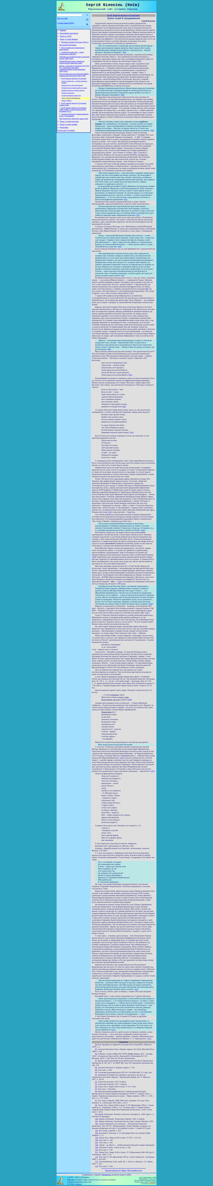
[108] (129, 700)
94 (96, 1087)
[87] (93, 115)
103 (96, 1131)
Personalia (64, 127)
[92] (125, 199)
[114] (149, 1039)
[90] (135, 153)
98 (96, 1105)
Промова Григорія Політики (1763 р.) (75, 42)
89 (96, 1070)
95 (96, 1089)
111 (96, 1152)
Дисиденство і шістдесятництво (72, 85)
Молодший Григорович (67, 45)
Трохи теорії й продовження (70, 98)
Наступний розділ (134, 1170)
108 (96, 1145)
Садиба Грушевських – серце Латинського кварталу (71, 53)
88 (96, 1068)
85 (96, 1049)
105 (96, 1138)
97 (96, 1101)
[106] (151, 604)
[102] (110, 512)
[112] (143, 1014)
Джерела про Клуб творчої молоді (73, 90)
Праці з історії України (69, 39)
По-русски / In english (66, 130)
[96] (146, 289)
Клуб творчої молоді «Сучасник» (73, 78)
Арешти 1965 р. (66, 100)
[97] (132, 293)
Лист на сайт (62, 18)
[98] (109, 349)
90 (96, 1072)
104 (96, 1133)
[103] (143, 530)
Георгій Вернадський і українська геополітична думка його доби (71, 62)
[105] (119, 582)
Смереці (78, 1184)
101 (96, 1121)
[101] (131, 432)
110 (96, 1150)
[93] (138, 215)
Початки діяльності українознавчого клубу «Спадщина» (74, 115)
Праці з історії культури (69, 121)
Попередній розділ (112, 1170)
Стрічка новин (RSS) (65, 23)
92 (96, 1082)
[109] (122, 758)
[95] (122, 276)
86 (96, 1054)
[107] (147, 613)
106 (96, 1140)
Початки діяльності (67, 93)
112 (96, 1157)
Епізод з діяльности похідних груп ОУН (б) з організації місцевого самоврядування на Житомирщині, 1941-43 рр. (74, 68)
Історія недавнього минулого (71, 95)
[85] (139, 61)
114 (96, 1166)
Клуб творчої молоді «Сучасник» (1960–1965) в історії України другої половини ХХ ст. (72, 109)
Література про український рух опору (74, 88)
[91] (105, 168)
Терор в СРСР (66, 36)
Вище (124, 1170)
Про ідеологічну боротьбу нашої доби (73, 119)
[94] (119, 247)
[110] (152, 771)
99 (96, 1114)
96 (96, 1091)
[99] (130, 375)
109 (96, 1147)
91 (96, 1075)
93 (96, 1084)
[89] (138, 137)
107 (96, 1143)
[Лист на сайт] (87, 19)
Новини (63, 30)
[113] (113, 1030)
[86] (122, 95)
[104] (94, 557)
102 (96, 1124)
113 (96, 1162)
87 (96, 1061)
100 (96, 1119)
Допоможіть (106, 1175)
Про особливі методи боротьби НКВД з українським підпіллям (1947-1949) (74, 75)
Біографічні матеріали (69, 33)
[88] (152, 130)
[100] (124, 407)
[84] (124, 52)
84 (96, 1045)
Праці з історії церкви (68, 124)
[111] (136, 989)
